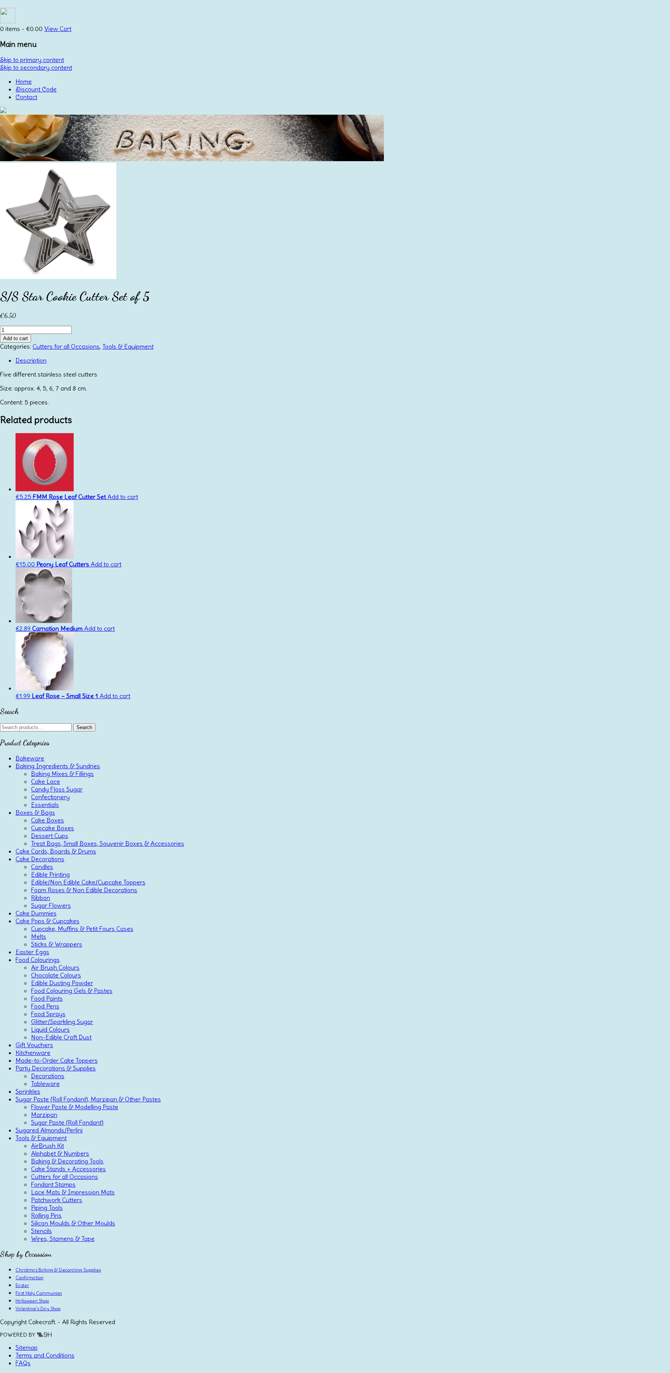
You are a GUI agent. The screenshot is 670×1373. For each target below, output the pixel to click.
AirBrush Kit (47, 1145)
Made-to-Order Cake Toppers (57, 1060)
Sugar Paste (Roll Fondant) (67, 1122)
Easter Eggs (32, 952)
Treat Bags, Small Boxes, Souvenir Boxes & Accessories (107, 843)
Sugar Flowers (51, 905)
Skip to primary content (32, 60)
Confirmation (29, 1277)
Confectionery (50, 797)
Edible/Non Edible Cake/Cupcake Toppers (88, 882)
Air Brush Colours (55, 967)
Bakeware (30, 758)
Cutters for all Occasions (66, 346)
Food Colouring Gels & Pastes (71, 990)
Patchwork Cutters (56, 1200)
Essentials (45, 805)
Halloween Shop (32, 1301)
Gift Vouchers (34, 1045)
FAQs (23, 1363)
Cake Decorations (40, 859)
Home (24, 81)
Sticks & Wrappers (56, 944)
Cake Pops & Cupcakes (47, 921)
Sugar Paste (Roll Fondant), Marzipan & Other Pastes (88, 1099)
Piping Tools (47, 1207)
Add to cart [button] (122, 497)
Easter (22, 1285)
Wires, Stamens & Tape (63, 1238)
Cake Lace (45, 781)
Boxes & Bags (35, 812)
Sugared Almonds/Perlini (49, 1130)
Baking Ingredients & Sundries (58, 766)
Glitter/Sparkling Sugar (62, 1021)
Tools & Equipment (128, 346)
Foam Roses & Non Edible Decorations (84, 890)
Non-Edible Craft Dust (61, 1037)
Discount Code (36, 89)
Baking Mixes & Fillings (62, 774)
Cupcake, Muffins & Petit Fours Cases (82, 929)
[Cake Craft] (3, 111)
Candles (42, 867)
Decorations (47, 1076)
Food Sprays (48, 1014)
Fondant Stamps (53, 1184)
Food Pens (45, 1006)
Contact (26, 97)
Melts (38, 936)
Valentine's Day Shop (38, 1308)
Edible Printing (50, 874)
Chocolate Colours (56, 975)
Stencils (41, 1231)
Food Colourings (38, 960)
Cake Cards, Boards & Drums (56, 851)
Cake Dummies (36, 913)
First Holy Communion (39, 1293)
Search (84, 727)
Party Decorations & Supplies (56, 1068)
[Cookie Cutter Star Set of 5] (58, 276)
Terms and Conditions (45, 1355)
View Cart (57, 29)
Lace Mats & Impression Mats (73, 1192)
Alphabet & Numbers (60, 1153)
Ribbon (40, 898)
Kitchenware (33, 1052)
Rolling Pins (46, 1215)
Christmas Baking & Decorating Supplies (58, 1270)
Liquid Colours (50, 1029)
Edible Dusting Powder (62, 983)
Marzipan (44, 1114)
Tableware (45, 1083)
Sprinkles (28, 1091)
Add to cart (15, 338)
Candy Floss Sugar (57, 789)
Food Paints (47, 998)
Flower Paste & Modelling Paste (74, 1107)
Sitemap (27, 1347)
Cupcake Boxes (52, 828)
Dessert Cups (49, 836)
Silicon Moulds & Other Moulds (73, 1223)
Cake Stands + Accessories (68, 1169)
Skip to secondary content (36, 67)
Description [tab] (31, 360)
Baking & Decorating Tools (67, 1161)
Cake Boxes (47, 820)
